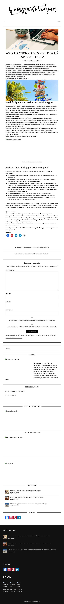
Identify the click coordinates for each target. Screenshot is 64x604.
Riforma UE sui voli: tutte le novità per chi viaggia (25, 490)
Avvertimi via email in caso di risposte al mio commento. (32, 320)
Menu (59, 21)
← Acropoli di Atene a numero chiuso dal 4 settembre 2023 (32, 247)
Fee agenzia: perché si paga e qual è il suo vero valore (27, 497)
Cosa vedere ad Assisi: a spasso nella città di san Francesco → (32, 253)
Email (8, 302)
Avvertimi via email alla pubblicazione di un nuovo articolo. (32, 327)
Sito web (9, 310)
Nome (8, 294)
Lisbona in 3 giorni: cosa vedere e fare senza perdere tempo (28, 504)
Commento (10, 270)
